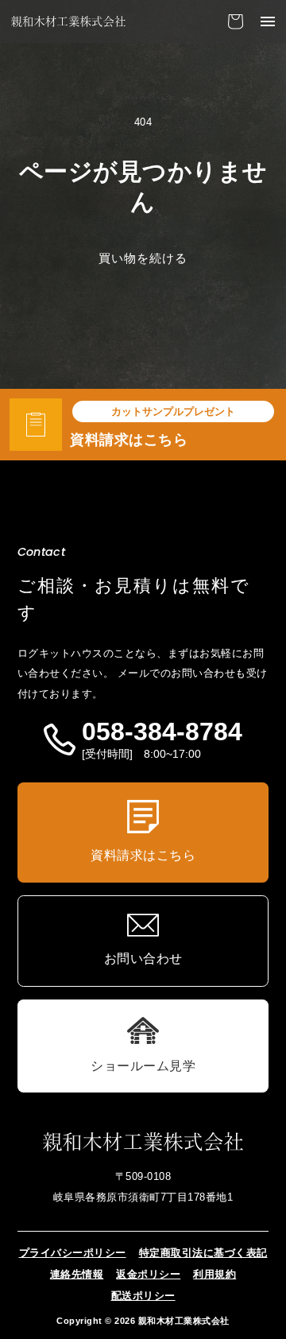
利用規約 (214, 1274)
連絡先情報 (77, 1274)
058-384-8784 (162, 732)
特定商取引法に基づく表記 (203, 1253)
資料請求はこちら (128, 440)
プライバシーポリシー (72, 1253)
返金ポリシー (148, 1274)
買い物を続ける (143, 258)
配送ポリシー (143, 1296)
